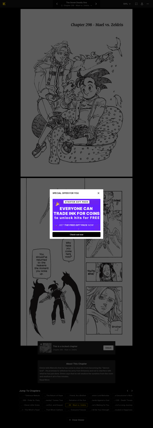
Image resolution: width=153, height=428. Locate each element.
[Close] (98, 193)
